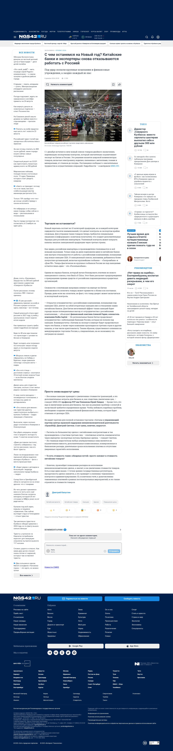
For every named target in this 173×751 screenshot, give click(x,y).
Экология (136, 621)
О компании (19, 617)
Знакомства (34, 31)
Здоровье (51, 636)
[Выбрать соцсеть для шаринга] (119, 84)
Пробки (87, 37)
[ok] (62, 652)
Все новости (26, 52)
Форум (52, 31)
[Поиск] (147, 37)
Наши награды (20, 621)
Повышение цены (110, 502)
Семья (107, 636)
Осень (107, 613)
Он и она (108, 610)
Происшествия (111, 621)
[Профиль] (158, 37)
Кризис (96, 502)
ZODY (106, 31)
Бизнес (50, 613)
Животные (51, 632)
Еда (48, 628)
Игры (124, 31)
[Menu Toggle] (15, 37)
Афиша (76, 31)
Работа (108, 625)
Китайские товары (71, 502)
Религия (108, 632)
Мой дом (82, 625)
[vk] (56, 652)
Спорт (134, 610)
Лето (80, 621)
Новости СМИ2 (52, 567)
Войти (53, 552)
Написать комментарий (61, 84)
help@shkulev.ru (29, 728)
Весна (49, 617)
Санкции (86, 502)
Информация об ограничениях (98, 713)
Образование (83, 636)
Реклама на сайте (21, 610)
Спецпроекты (137, 628)
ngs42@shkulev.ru (40, 725)
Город (49, 621)
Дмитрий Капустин (61, 492)
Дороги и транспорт (55, 625)
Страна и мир (137, 617)
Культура (82, 617)
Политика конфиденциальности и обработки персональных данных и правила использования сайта (122, 723)
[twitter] (68, 652)
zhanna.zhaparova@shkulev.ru (23, 734)
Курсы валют (96, 31)
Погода (44, 31)
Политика (109, 617)
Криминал (82, 613)
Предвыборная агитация (24, 632)
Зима (80, 610)
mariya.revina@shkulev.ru (22, 738)
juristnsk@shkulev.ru (67, 726)
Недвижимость (20, 31)
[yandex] (74, 652)
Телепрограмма (64, 31)
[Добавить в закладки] (113, 84)
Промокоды (115, 31)
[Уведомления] (152, 37)
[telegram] (49, 652)
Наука (80, 628)
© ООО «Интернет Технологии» (51, 743)
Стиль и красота (138, 613)
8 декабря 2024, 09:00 (52, 78)
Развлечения (110, 628)
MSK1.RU (115, 166)
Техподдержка (19, 628)
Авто (49, 610)
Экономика (136, 625)
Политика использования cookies (99, 717)
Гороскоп (85, 31)
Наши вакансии (20, 625)
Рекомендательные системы (97, 720)
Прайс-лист (18, 613)
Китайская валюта (53, 502)
